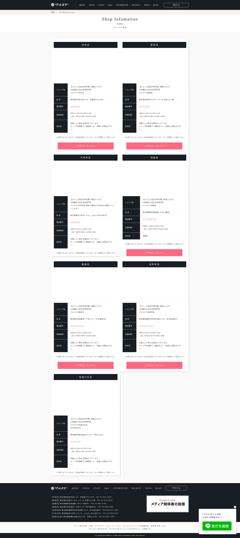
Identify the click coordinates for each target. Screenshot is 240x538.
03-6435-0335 (75, 222)
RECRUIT (136, 5)
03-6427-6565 (75, 106)
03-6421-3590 (75, 442)
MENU (82, 5)
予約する (176, 5)
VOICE (92, 5)
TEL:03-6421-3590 (106, 516)
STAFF (101, 5)
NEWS (147, 5)
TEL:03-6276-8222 (105, 500)
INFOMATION (122, 5)
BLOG (156, 5)
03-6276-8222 (144, 106)
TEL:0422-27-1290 (146, 326)
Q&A (110, 5)
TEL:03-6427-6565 (104, 497)
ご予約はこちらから (86, 146)
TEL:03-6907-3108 (149, 219)
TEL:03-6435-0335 (110, 513)
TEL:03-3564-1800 (77, 326)
